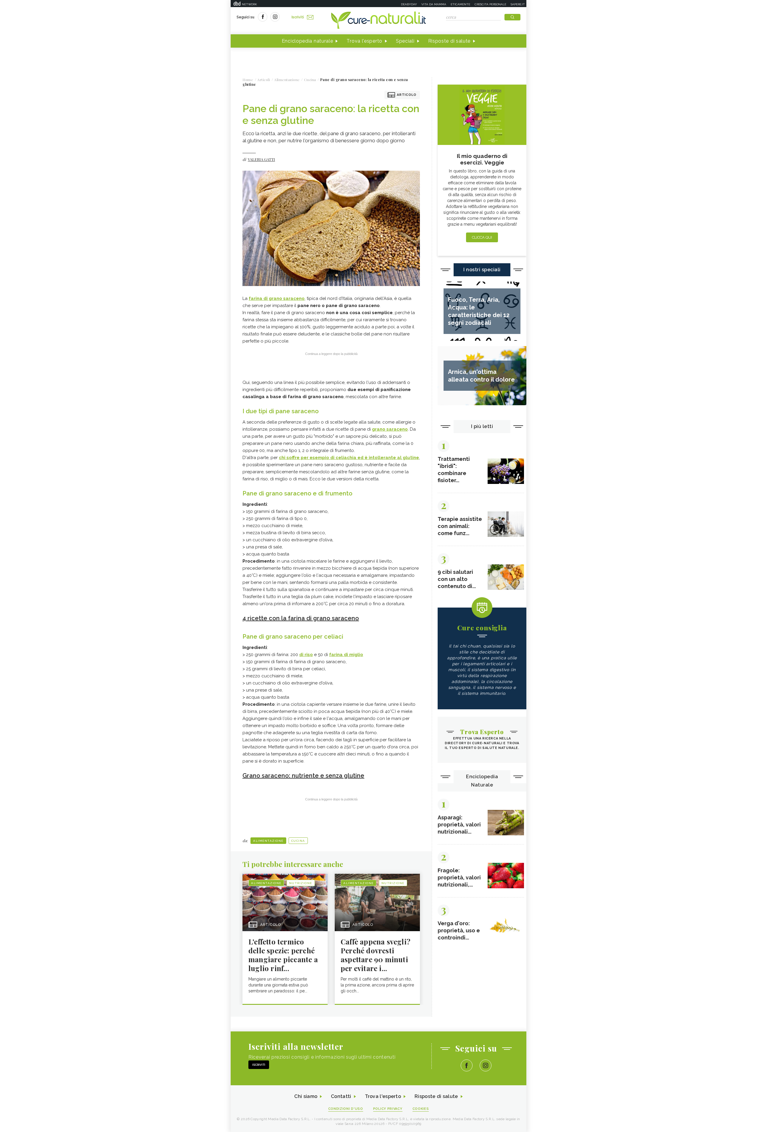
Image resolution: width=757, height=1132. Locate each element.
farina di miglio (346, 654)
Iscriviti (298, 17)
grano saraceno (390, 429)
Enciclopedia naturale (307, 41)
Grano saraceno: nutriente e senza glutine (303, 775)
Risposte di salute (449, 41)
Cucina (298, 840)
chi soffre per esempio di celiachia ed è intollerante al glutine (349, 457)
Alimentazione (268, 840)
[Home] (378, 21)
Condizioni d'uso (345, 1109)
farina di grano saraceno (277, 298)
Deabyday (409, 4)
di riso (306, 654)
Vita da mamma (433, 4)
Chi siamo (305, 1096)
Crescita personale (490, 4)
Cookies (421, 1109)
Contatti (341, 1096)
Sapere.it (518, 4)
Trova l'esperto (364, 41)
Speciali (405, 41)
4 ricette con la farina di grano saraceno (300, 618)
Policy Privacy (387, 1109)
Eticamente (460, 4)
